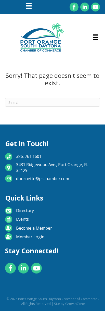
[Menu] (28, 6)
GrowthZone (75, 303)
